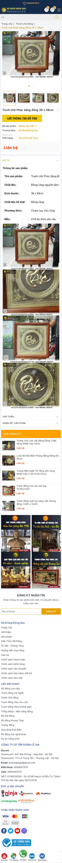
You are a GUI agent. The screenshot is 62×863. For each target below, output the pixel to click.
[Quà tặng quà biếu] (16, 569)
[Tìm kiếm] (57, 17)
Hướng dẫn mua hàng (12, 650)
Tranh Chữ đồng (10, 697)
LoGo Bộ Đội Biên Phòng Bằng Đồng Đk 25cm (38, 457)
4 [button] (33, 85)
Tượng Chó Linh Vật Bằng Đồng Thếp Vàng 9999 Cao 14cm (36, 442)
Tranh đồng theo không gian (16, 706)
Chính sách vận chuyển (13, 668)
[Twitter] (10, 831)
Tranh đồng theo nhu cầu (14, 702)
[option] (31, 54)
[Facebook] (4, 831)
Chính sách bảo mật (12, 677)
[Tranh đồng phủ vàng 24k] (46, 569)
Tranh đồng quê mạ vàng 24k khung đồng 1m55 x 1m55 (36, 502)
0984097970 (32, 3)
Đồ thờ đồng (7, 715)
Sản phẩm (6, 636)
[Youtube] (17, 831)
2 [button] (30, 85)
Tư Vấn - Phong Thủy (12, 645)
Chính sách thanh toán (13, 659)
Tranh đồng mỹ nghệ (12, 693)
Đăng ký (51, 611)
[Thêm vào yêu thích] (58, 110)
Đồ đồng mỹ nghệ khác (13, 734)
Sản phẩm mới (12, 434)
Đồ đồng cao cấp (10, 688)
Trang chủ (6, 627)
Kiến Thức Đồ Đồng (11, 641)
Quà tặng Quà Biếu (11, 729)
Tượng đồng (7, 725)
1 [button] (28, 85)
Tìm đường (13, 860)
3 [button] (31, 85)
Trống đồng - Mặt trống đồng (17, 711)
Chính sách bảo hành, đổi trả (16, 673)
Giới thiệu (6, 632)
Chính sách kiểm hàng (13, 664)
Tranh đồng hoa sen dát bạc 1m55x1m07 (32, 487)
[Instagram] (24, 831)
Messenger (42, 860)
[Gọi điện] (23, 854)
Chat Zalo (32, 860)
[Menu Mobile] (58, 9)
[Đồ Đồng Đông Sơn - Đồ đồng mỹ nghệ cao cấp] (14, 9)
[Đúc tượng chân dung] (16, 533)
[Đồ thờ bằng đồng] (46, 533)
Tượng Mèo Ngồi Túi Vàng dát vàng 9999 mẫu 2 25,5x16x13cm (36, 472)
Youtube (4, 860)
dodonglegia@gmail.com (22, 762)
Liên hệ (5, 655)
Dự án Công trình (10, 738)
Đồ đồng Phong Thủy (12, 720)
